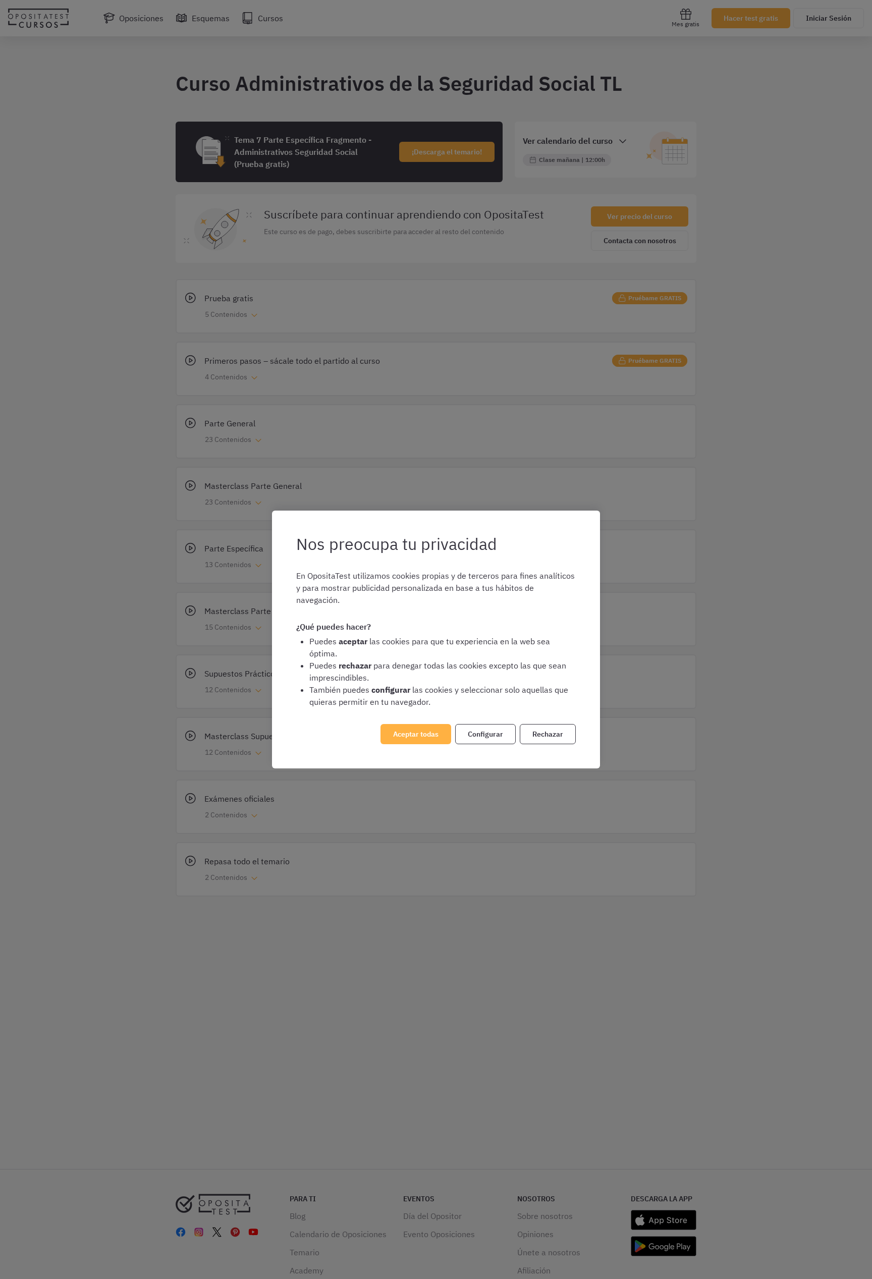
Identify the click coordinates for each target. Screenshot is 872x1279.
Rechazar (547, 734)
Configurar (485, 734)
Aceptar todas (416, 734)
